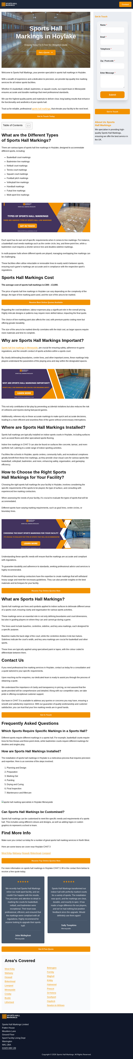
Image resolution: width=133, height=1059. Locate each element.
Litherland (9, 1002)
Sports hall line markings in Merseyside (20, 348)
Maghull (50, 976)
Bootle (8, 998)
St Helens (51, 993)
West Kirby (6, 853)
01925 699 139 (9, 1048)
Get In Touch (46, 715)
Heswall (25, 853)
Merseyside (10, 990)
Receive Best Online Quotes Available (46, 302)
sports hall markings (41, 109)
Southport (51, 997)
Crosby (8, 994)
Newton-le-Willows (55, 1005)
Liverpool (46, 853)
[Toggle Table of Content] (27, 125)
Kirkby (50, 980)
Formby (50, 972)
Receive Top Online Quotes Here (46, 591)
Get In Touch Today (46, 116)
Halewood (51, 984)
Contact (125, 4)
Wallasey (16, 853)
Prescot (50, 989)
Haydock (51, 1001)
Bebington (51, 968)
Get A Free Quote (46, 949)
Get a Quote (44, 52)
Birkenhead (35, 853)
